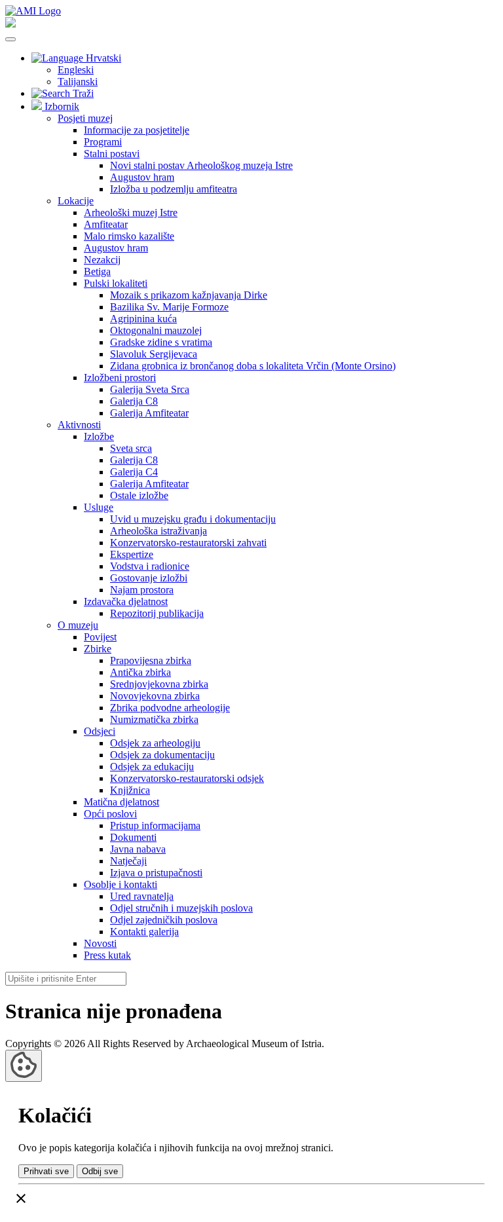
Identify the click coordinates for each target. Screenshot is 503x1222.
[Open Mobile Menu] (10, 39)
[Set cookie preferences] (23, 1066)
